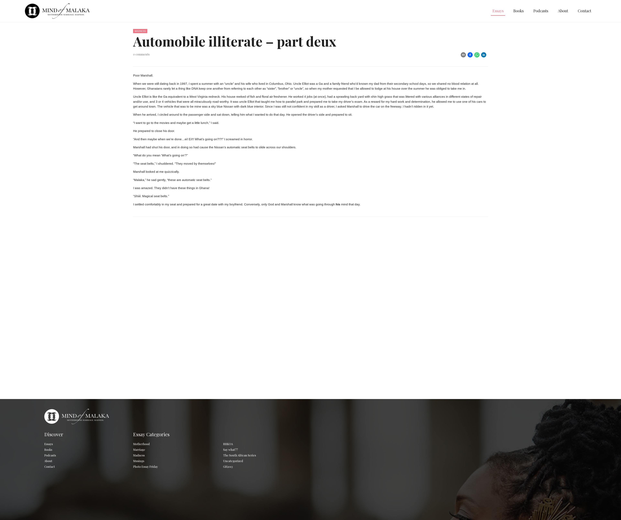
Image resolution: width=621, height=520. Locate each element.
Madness (140, 31)
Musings (138, 461)
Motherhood (141, 444)
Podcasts (540, 10)
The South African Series (239, 455)
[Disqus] (310, 267)
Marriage (139, 450)
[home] (256, 11)
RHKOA (228, 444)
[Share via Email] (463, 54)
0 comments (141, 54)
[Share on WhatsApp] (476, 54)
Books (518, 10)
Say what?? (230, 450)
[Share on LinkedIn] (483, 54)
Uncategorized (233, 461)
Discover (53, 434)
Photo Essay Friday (145, 467)
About (563, 10)
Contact (584, 10)
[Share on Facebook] (470, 54)
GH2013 (228, 467)
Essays (498, 10)
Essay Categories (151, 434)
